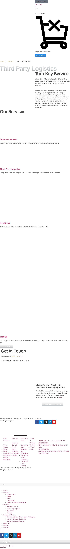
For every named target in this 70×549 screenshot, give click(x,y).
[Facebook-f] (37, 422)
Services (10, 61)
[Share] (8, 546)
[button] (41, 1)
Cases (9, 496)
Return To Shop (40, 55)
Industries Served (8, 139)
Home (2, 61)
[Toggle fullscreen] (4, 546)
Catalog (6, 525)
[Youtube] (54, 422)
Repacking (5, 223)
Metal (8, 498)
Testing (3, 337)
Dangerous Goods (9, 515)
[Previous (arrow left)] (1, 548)
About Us (6, 523)
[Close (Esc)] (11, 546)
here (60, 397)
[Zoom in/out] (1, 546)
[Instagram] (46, 422)
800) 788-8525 (17, 356)
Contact (6, 527)
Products (6, 492)
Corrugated (10, 500)
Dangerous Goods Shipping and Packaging (21, 517)
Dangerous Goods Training (15, 521)
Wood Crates (11, 494)
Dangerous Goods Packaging (16, 502)
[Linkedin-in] (50, 422)
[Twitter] (41, 422)
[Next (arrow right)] (4, 548)
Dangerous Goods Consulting (16, 519)
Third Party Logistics (10, 169)
